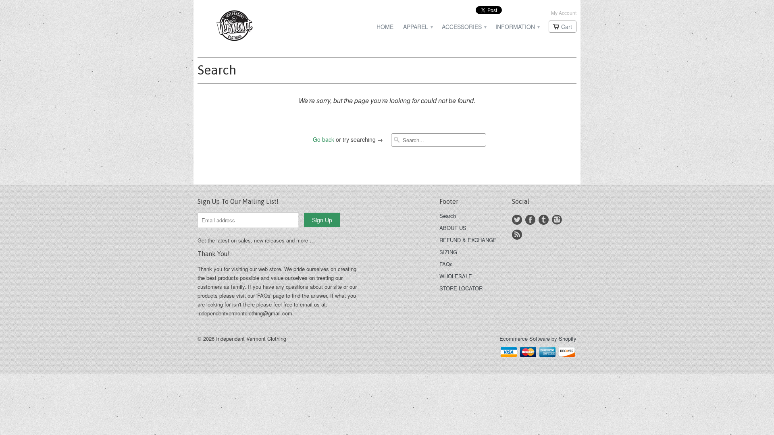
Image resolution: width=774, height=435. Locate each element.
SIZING (448, 252)
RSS (517, 235)
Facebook (530, 220)
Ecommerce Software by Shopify (537, 338)
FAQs (446, 264)
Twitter (517, 220)
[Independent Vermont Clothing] (258, 27)
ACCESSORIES (464, 27)
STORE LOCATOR (461, 288)
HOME (385, 27)
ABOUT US (452, 228)
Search (447, 216)
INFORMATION (517, 27)
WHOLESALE (455, 276)
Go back (323, 139)
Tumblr (544, 220)
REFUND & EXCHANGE (468, 240)
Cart (566, 27)
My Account (563, 12)
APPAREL (417, 27)
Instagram (557, 220)
